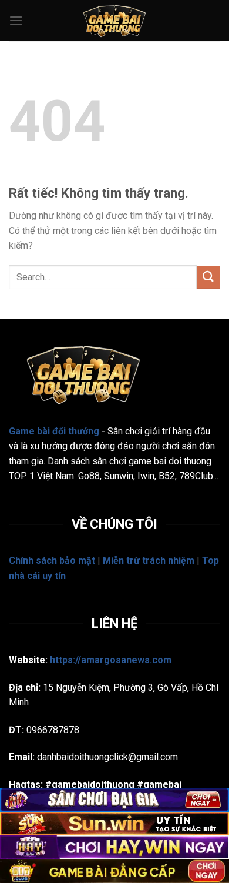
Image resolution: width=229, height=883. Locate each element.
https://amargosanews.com (110, 659)
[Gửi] (208, 277)
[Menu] (16, 20)
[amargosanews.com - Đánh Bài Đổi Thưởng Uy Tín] (114, 20)
